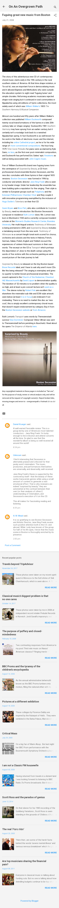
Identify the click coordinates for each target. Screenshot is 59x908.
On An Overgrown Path (26, 6)
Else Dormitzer (16, 320)
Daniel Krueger (19, 424)
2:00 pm (16, 539)
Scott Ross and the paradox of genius (23, 797)
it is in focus (26, 297)
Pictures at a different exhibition (20, 701)
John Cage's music (37, 159)
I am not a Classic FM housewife (20, 765)
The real (13, 829)
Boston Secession (19, 178)
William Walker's (33, 106)
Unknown (17, 455)
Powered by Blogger (30, 901)
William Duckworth (33, 119)
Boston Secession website (18, 310)
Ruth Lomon (29, 215)
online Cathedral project (24, 142)
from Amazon (39, 310)
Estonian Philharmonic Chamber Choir (19, 195)
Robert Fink (30, 290)
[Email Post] (3, 414)
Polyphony (39, 192)
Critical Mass (9, 733)
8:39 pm (16, 508)
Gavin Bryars (7, 208)
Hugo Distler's (8, 201)
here (35, 326)
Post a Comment (12, 545)
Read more (51, 587)
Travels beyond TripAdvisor (17, 564)
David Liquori (28, 280)
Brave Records (8, 267)
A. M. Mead (18, 516)
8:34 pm (16, 447)
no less (11, 152)
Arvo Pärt (22, 208)
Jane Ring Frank (37, 182)
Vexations (48, 155)
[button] (55, 15)
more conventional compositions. (25, 145)
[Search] (55, 7)
